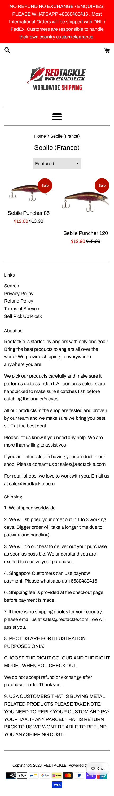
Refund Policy (18, 301)
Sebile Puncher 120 (85, 233)
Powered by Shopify (85, 765)
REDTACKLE (55, 765)
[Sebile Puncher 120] (85, 201)
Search (11, 285)
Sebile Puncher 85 (29, 213)
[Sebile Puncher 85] (28, 191)
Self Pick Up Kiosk (23, 316)
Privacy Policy (18, 293)
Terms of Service (21, 308)
